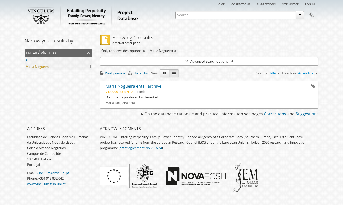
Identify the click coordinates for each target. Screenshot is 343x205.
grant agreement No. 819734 (141, 148)
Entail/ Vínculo (41, 52)
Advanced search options (209, 61)
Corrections (240, 4)
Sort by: (262, 73)
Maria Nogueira (37, 66)
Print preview (114, 73)
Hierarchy (141, 73)
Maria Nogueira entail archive (133, 86)
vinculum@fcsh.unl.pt (53, 173)
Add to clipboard (313, 85)
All (27, 60)
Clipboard (311, 14)
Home (220, 4)
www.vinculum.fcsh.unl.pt (46, 184)
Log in (310, 4)
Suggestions (266, 4)
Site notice (290, 4)
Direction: (289, 73)
